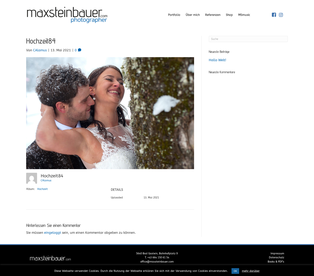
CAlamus (46, 180)
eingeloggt (52, 233)
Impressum (277, 253)
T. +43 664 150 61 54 (157, 257)
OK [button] (235, 271)
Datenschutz (276, 257)
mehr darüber (251, 271)
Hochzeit (42, 189)
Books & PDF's (276, 261)
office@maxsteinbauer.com (157, 261)
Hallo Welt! (217, 60)
